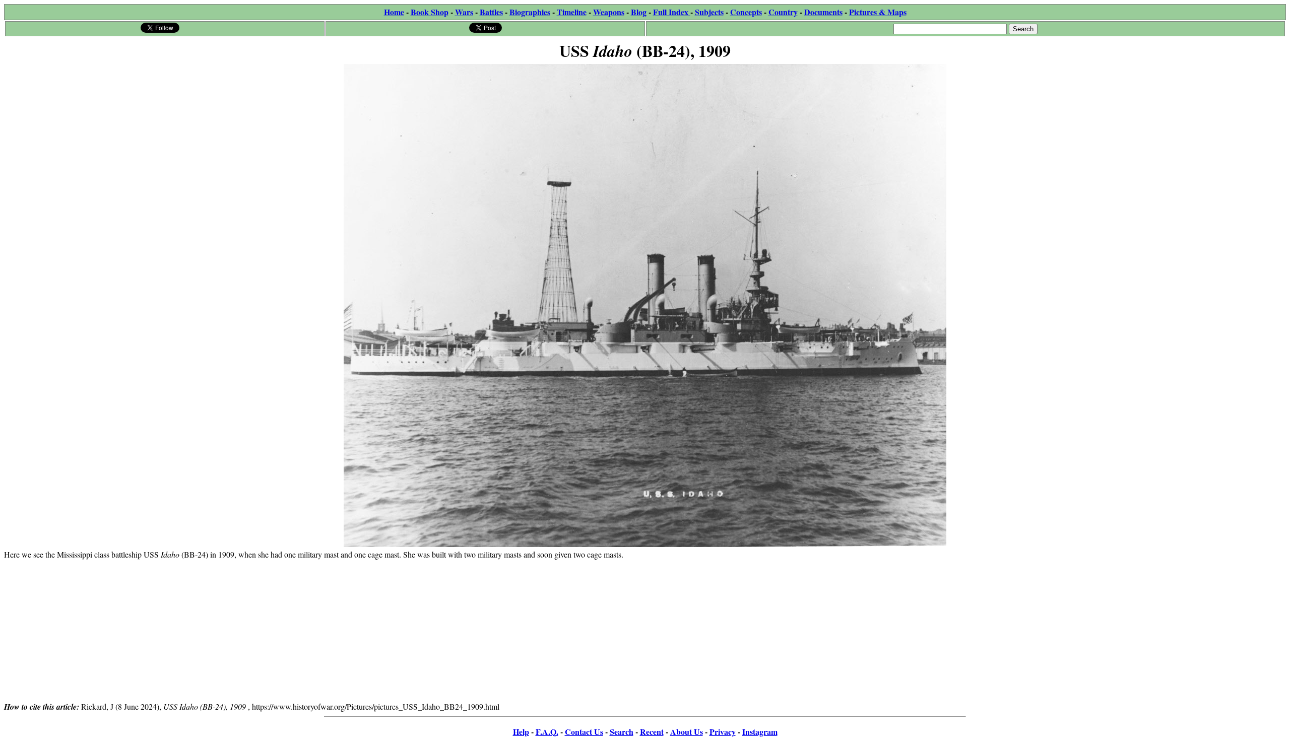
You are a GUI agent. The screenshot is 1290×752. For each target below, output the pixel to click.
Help (521, 731)
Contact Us (584, 731)
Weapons (608, 12)
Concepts (746, 12)
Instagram (760, 731)
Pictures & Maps (878, 12)
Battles (491, 12)
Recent (652, 731)
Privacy (723, 731)
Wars (464, 12)
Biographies (529, 12)
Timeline (572, 12)
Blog (639, 12)
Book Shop (429, 12)
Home (394, 12)
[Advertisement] (645, 630)
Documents (823, 12)
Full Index (671, 12)
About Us (686, 731)
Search (621, 731)
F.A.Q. (547, 731)
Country (783, 12)
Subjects (709, 12)
